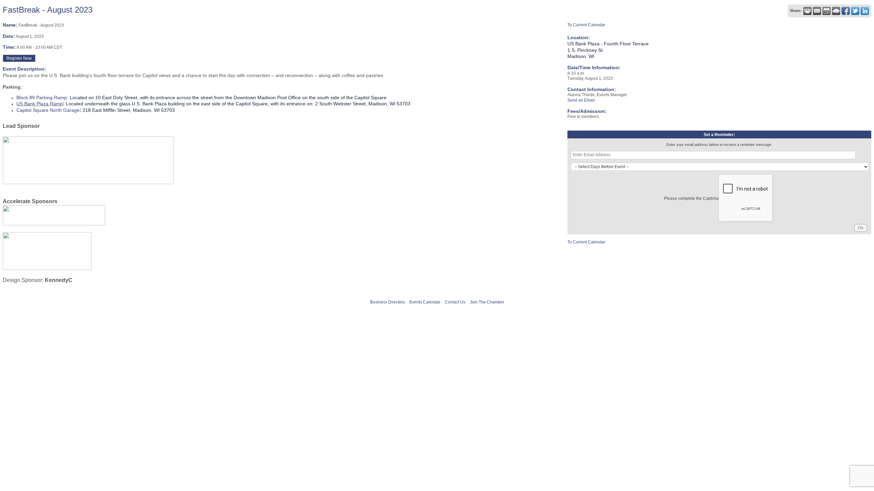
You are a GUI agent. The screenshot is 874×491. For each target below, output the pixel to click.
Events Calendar (424, 302)
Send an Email (581, 100)
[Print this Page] (807, 11)
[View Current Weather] (836, 11)
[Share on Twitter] (855, 11)
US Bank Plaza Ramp (39, 103)
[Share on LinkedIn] (865, 11)
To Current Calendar (586, 25)
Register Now (19, 58)
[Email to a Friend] (817, 11)
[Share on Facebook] (846, 11)
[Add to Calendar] (826, 11)
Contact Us (455, 302)
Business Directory (387, 302)
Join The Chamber (487, 302)
